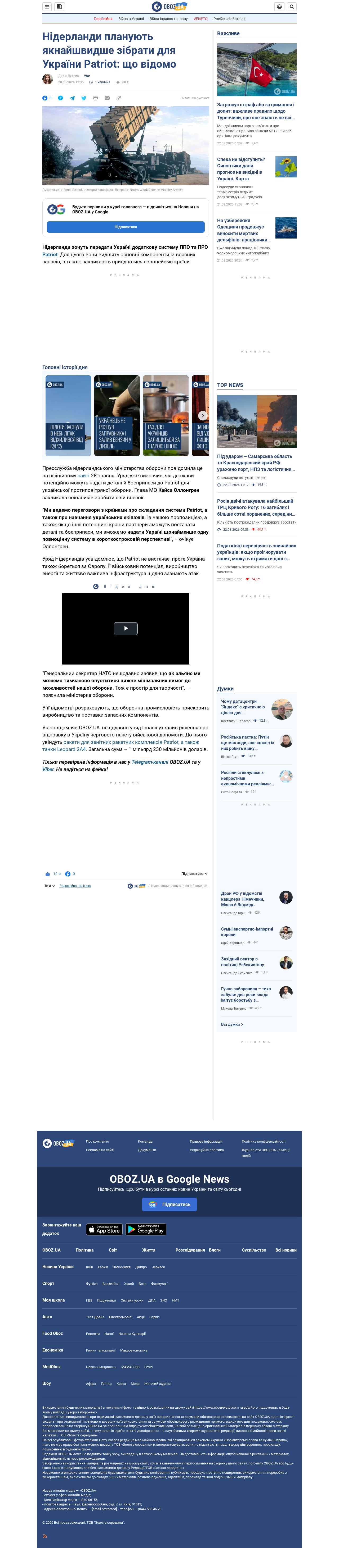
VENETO (201, 19)
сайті (84, 476)
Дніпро (141, 1267)
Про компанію (97, 1141)
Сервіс (154, 1317)
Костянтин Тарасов (236, 721)
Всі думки (230, 1024)
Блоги (215, 1250)
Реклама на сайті (100, 1150)
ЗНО (163, 1300)
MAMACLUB (130, 1367)
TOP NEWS (230, 385)
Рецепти (93, 1334)
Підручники (106, 1300)
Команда (145, 1141)
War (87, 76)
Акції (141, 1317)
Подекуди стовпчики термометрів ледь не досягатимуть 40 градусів (239, 192)
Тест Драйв (95, 1317)
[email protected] (104, 1509)
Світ (113, 1250)
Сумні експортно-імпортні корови (247, 932)
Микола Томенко (233, 1008)
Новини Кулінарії (132, 1334)
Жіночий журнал (157, 1384)
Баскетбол (110, 1284)
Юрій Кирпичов (232, 943)
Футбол (92, 1284)
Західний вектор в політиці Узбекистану (242, 961)
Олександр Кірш (233, 913)
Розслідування (190, 1250)
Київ (89, 1267)
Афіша (91, 1384)
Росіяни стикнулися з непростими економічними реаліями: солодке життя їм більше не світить (246, 778)
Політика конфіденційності (264, 1141)
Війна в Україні (131, 19)
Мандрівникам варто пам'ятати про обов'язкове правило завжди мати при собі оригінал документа (254, 131)
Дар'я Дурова (68, 76)
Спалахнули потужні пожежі (241, 477)
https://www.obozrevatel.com (217, 1407)
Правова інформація (206, 1141)
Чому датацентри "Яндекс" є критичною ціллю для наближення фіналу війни (243, 707)
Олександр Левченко (236, 973)
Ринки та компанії (100, 1350)
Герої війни (103, 19)
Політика (85, 1250)
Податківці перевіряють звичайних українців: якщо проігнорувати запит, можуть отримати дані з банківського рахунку (256, 552)
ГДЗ (89, 1300)
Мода (135, 1384)
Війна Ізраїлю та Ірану (169, 19)
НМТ (175, 1300)
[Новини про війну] (137, 887)
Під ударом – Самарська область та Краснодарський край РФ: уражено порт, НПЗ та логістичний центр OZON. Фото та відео (255, 463)
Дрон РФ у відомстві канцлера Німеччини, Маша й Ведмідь (242, 899)
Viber (47, 769)
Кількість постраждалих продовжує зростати (257, 522)
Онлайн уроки (132, 1300)
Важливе (228, 33)
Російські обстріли (229, 19)
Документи (147, 1150)
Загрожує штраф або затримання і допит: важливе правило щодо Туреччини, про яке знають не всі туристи (256, 111)
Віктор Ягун (229, 757)
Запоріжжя (122, 1267)
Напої (109, 1334)
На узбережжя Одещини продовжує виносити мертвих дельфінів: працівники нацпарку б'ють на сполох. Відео (242, 230)
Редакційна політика (75, 886)
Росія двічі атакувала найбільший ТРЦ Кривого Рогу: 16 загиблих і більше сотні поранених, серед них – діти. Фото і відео (255, 507)
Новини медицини (101, 1367)
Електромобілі (120, 1317)
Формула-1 (160, 1284)
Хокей (129, 1284)
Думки (225, 688)
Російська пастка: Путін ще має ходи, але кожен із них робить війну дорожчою (247, 743)
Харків (103, 1267)
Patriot (49, 254)
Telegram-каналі (150, 762)
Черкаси (158, 1267)
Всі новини (286, 1250)
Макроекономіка (133, 1350)
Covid (148, 1367)
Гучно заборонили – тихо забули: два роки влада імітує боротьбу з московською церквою (246, 994)
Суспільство (254, 1250)
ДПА (151, 1300)
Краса (121, 1384)
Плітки (106, 1384)
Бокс (142, 1284)
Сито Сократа (231, 792)
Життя (148, 1250)
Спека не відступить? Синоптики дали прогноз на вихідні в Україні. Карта (241, 169)
